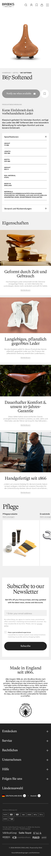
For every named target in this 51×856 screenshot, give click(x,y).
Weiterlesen (25, 290)
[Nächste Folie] (47, 39)
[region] (25, 39)
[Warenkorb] (42, 5)
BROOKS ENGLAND (22, 847)
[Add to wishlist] (45, 93)
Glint (40, 847)
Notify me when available (18, 94)
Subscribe (26, 646)
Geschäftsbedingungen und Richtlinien (26, 853)
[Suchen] (26, 5)
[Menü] (47, 5)
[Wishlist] (37, 5)
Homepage (6, 73)
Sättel (15, 73)
